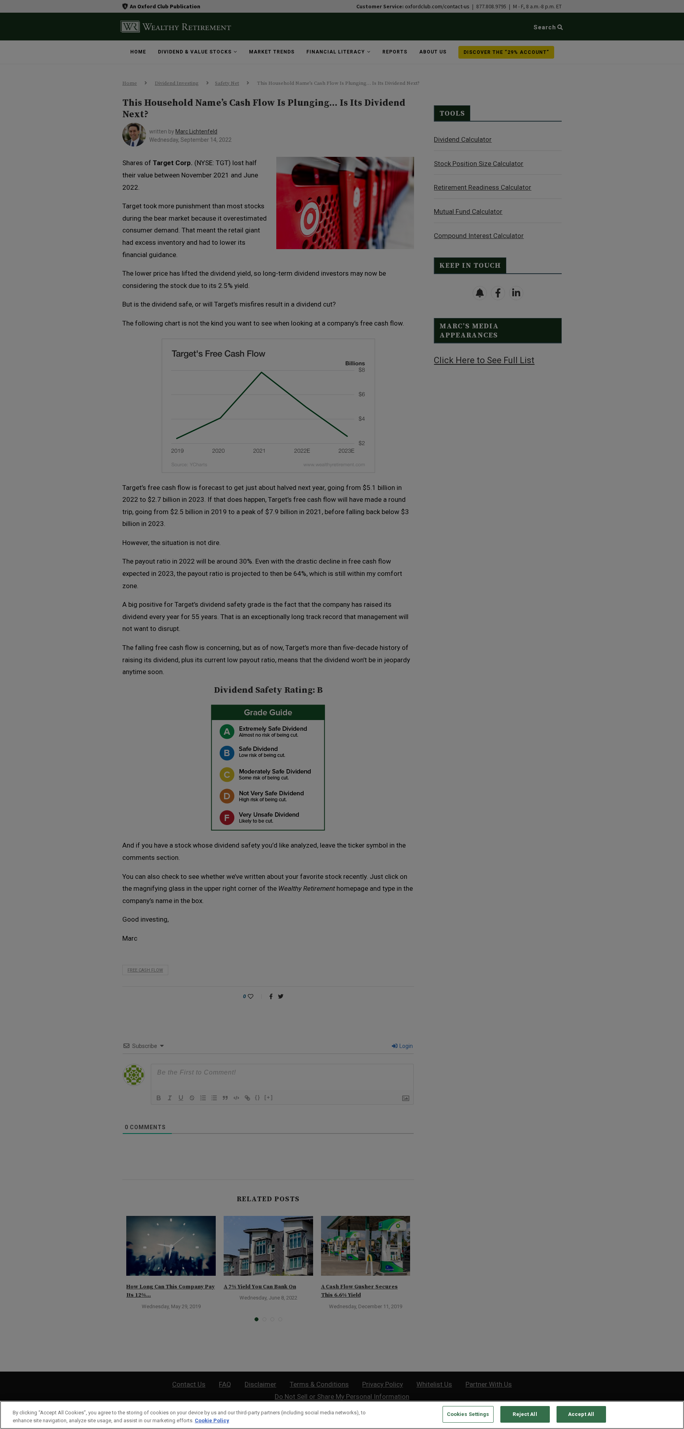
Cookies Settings (468, 1414)
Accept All (581, 1414)
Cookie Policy (212, 1420)
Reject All (525, 1414)
